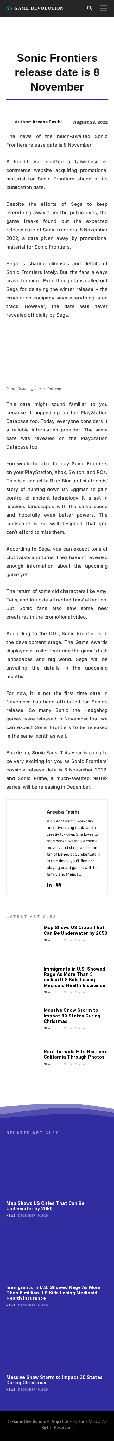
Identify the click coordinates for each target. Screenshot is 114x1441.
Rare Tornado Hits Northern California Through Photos (76, 1054)
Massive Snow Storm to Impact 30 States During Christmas (72, 1015)
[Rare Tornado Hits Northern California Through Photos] (23, 1066)
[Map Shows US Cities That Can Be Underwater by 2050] (23, 942)
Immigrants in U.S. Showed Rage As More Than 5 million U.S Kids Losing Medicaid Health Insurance (74, 977)
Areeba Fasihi (47, 122)
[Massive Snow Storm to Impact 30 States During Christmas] (23, 1024)
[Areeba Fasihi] (10, 122)
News (48, 940)
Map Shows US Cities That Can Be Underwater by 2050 (75, 930)
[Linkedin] (49, 883)
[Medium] (58, 883)
